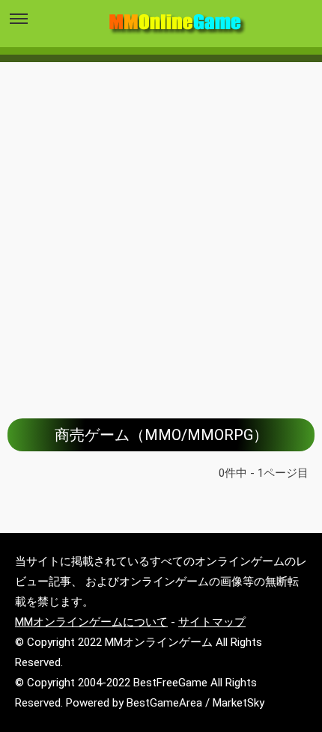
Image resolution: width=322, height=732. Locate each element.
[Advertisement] (161, 229)
